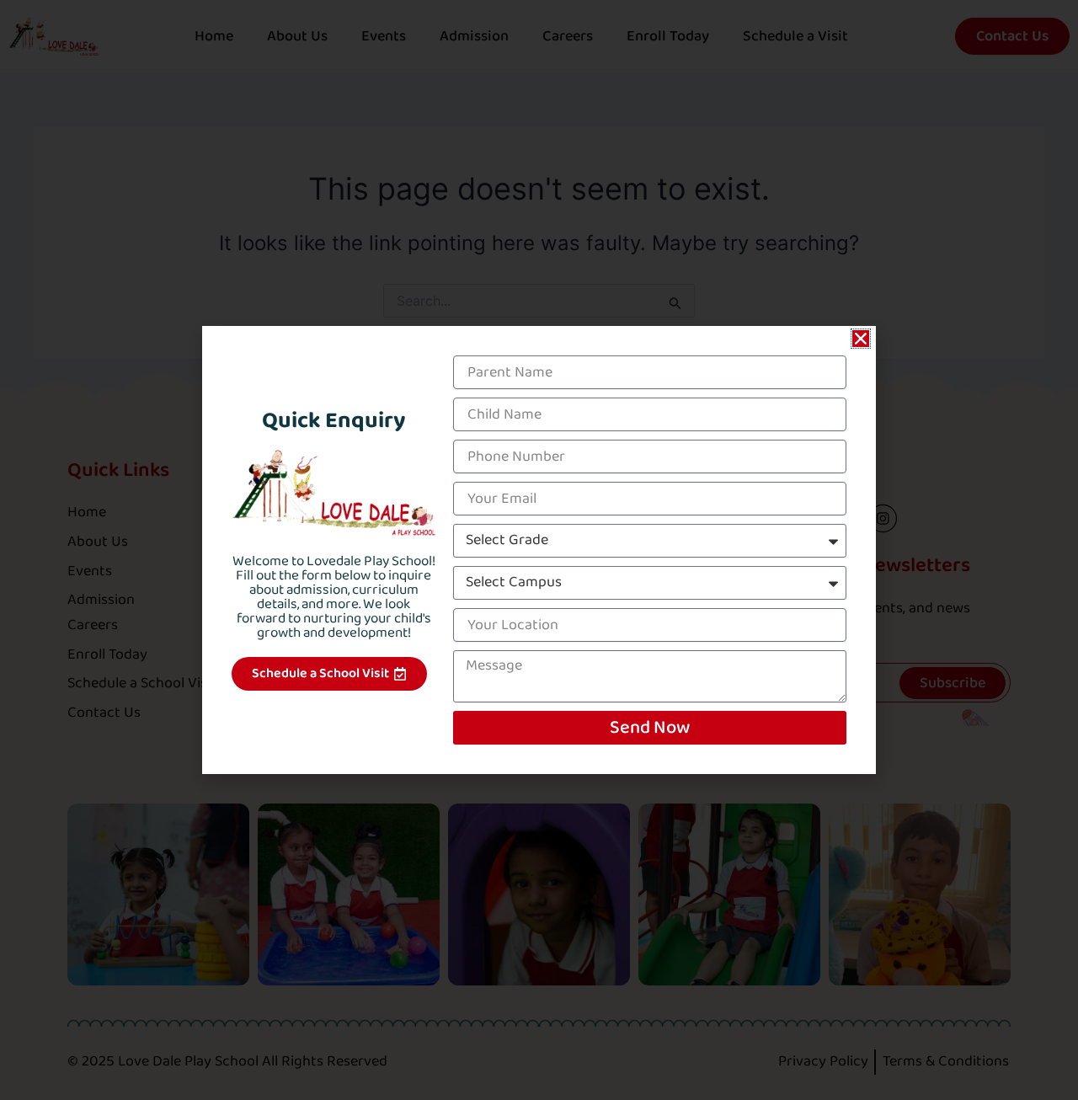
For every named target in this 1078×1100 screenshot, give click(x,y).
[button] (860, 338)
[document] (539, 550)
